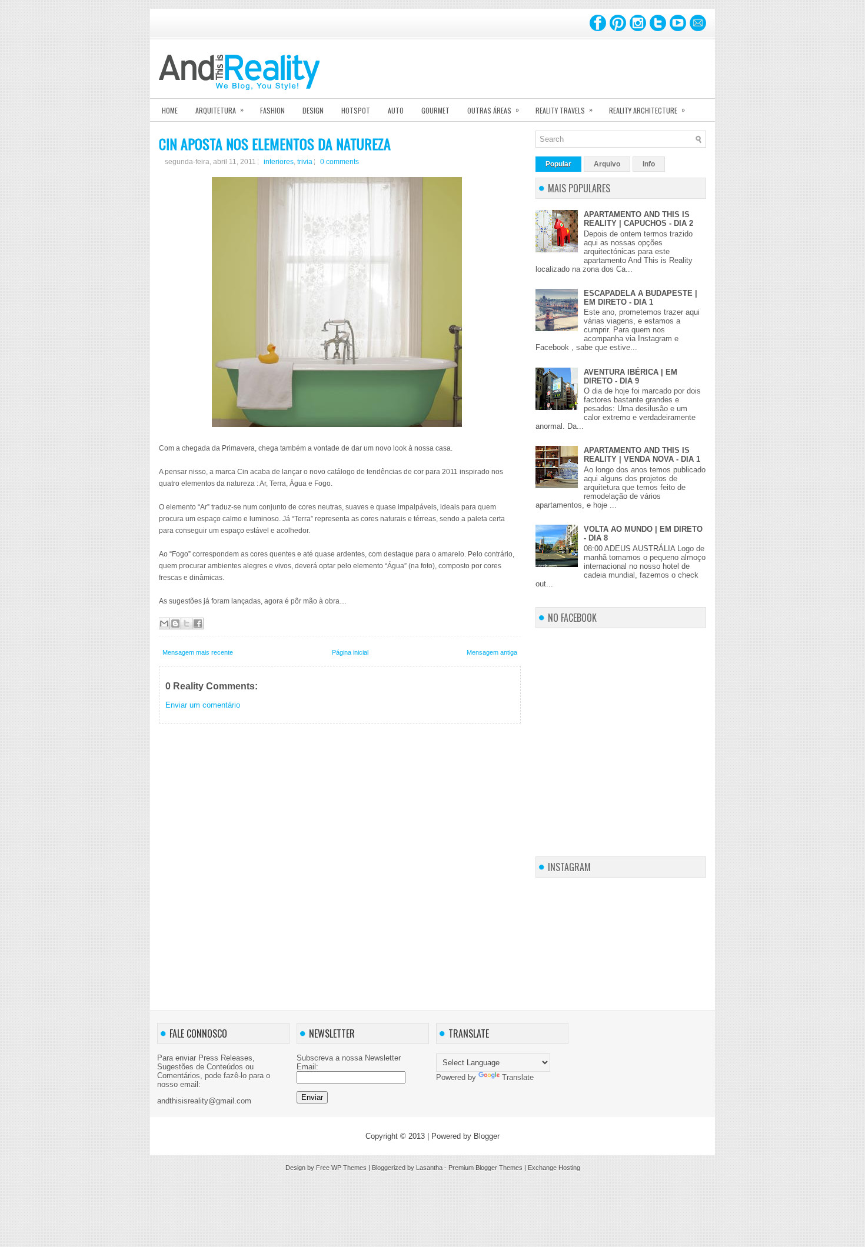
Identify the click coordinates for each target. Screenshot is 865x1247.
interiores (279, 162)
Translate (518, 1077)
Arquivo (607, 164)
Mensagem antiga (492, 652)
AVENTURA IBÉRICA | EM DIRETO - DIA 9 (630, 376)
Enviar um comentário (202, 705)
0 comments (339, 162)
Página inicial (350, 652)
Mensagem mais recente (197, 652)
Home (170, 110)
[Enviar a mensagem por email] (164, 623)
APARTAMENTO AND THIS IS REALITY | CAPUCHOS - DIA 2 (638, 219)
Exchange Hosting (554, 1167)
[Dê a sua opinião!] (175, 623)
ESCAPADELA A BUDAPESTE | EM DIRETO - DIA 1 (640, 297)
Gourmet (435, 110)
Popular (558, 164)
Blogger (487, 1136)
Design (313, 110)
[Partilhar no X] (186, 623)
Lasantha (429, 1167)
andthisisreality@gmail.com (204, 1100)
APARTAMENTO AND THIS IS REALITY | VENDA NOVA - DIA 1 (642, 455)
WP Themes (349, 1167)
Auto (396, 110)
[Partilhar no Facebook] (198, 623)
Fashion (272, 110)
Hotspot (355, 110)
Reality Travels (564, 109)
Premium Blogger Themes (485, 1167)
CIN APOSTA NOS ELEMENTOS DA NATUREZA (275, 143)
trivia (304, 162)
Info (649, 164)
